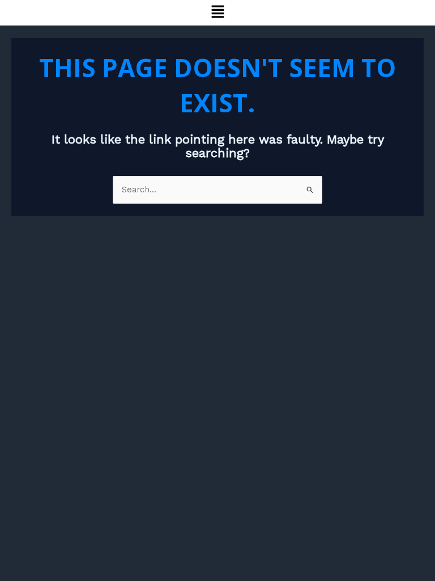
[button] (217, 12)
